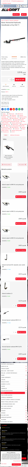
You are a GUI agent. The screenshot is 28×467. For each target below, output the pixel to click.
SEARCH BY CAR (6, 124)
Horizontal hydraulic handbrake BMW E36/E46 (12, 346)
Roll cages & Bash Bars (7, 406)
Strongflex (4, 388)
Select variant (21, 196)
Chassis (3, 386)
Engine (2, 375)
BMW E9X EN (15, 124)
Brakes (4, 114)
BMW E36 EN (11, 114)
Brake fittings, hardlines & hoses (9, 401)
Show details (3, 463)
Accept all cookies (16, 464)
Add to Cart (20, 79)
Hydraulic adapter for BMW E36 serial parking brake (13, 211)
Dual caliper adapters (6, 395)
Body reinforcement (6, 408)
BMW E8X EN (5, 115)
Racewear (3, 419)
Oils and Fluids (5, 415)
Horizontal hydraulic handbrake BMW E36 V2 (11, 320)
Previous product (7, 164)
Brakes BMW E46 (12, 116)
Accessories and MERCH (7, 421)
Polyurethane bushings (7, 390)
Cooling (3, 379)
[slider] (14, 56)
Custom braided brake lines (8, 404)
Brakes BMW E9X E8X (19, 119)
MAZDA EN (17, 128)
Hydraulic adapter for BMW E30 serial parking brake (13, 238)
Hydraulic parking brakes (17, 122)
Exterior (3, 410)
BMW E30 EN (5, 127)
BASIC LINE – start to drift (7, 370)
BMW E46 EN (20, 114)
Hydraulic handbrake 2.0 (7, 293)
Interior (3, 413)
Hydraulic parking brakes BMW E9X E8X (11, 121)
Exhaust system (5, 381)
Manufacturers (6, 132)
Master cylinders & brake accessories (10, 399)
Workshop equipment (6, 417)
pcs (15, 305)
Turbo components (6, 377)
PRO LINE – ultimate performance (9, 373)
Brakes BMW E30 (14, 127)
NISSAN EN (14, 115)
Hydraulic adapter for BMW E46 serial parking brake (13, 184)
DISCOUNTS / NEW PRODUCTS (7, 364)
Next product (21, 164)
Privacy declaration (17, 460)
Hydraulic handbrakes (6, 397)
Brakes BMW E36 (14, 118)
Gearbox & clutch (5, 384)
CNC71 (13, 132)
